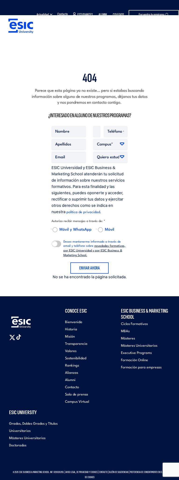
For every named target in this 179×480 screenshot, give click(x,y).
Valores (70, 351)
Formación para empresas (141, 367)
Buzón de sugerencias (118, 472)
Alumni (103, 14)
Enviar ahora (89, 268)
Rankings (72, 365)
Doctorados (17, 445)
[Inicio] (19, 26)
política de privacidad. (83, 212)
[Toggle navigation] (168, 31)
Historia (71, 329)
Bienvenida (73, 322)
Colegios (118, 14)
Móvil (109, 230)
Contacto (62, 14)
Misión (70, 337)
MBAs (125, 331)
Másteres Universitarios (139, 346)
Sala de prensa (76, 394)
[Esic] (27, 320)
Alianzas (71, 373)
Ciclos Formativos (134, 324)
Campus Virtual (77, 402)
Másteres (128, 338)
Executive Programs (136, 353)
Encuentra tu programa (152, 14)
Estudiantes (85, 14)
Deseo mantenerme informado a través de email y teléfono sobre (94, 248)
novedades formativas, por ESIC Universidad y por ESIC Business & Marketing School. (94, 250)
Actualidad (43, 14)
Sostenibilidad (75, 358)
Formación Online (134, 360)
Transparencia (76, 344)
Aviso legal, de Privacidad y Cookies (81, 472)
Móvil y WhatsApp (75, 230)
